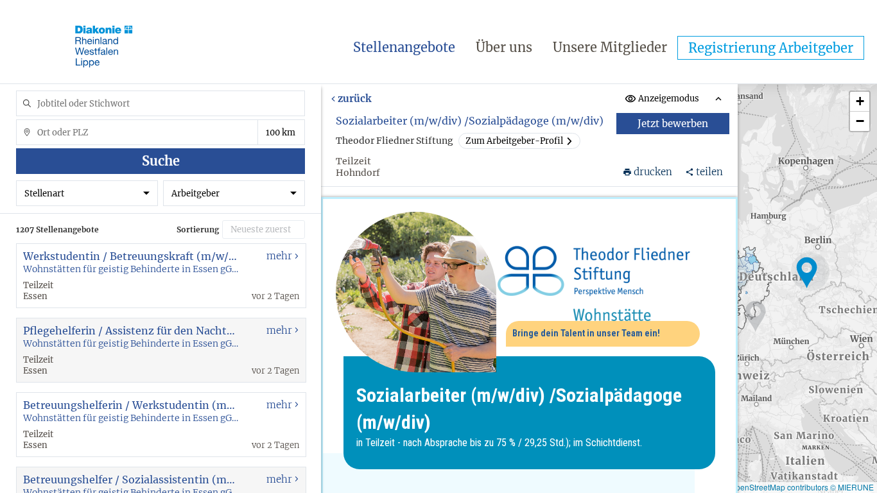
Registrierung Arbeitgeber (770, 48)
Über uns (504, 47)
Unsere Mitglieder (610, 47)
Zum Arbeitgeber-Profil (514, 140)
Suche (161, 161)
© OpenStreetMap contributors (775, 486)
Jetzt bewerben (673, 123)
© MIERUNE (852, 486)
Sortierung (198, 229)
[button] (807, 273)
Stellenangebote (404, 47)
